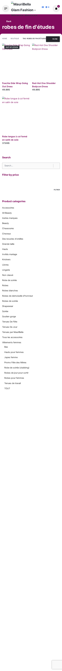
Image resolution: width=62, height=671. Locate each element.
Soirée (5, 311)
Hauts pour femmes (14, 352)
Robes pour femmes (14, 378)
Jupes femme (11, 357)
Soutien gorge (9, 316)
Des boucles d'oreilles (12, 239)
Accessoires (8, 207)
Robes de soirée (10, 301)
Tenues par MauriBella (12, 332)
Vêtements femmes (11, 342)
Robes (5, 285)
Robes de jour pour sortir (16, 373)
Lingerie (6, 270)
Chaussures (8, 228)
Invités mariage (9, 254)
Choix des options (41, 92)
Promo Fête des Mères (15, 362)
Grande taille (8, 244)
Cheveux (6, 233)
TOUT (7, 388)
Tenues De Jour (9, 327)
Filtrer (57, 190)
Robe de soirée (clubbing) (16, 367)
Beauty (5, 223)
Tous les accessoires (12, 337)
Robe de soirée (9, 280)
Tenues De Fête (9, 321)
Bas (6, 347)
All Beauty (7, 213)
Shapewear (7, 306)
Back (8, 21)
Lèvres (5, 264)
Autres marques (10, 218)
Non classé (7, 275)
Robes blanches (10, 290)
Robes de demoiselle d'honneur (17, 296)
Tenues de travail (12, 383)
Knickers (6, 259)
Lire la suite (8, 92)
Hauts (5, 249)
